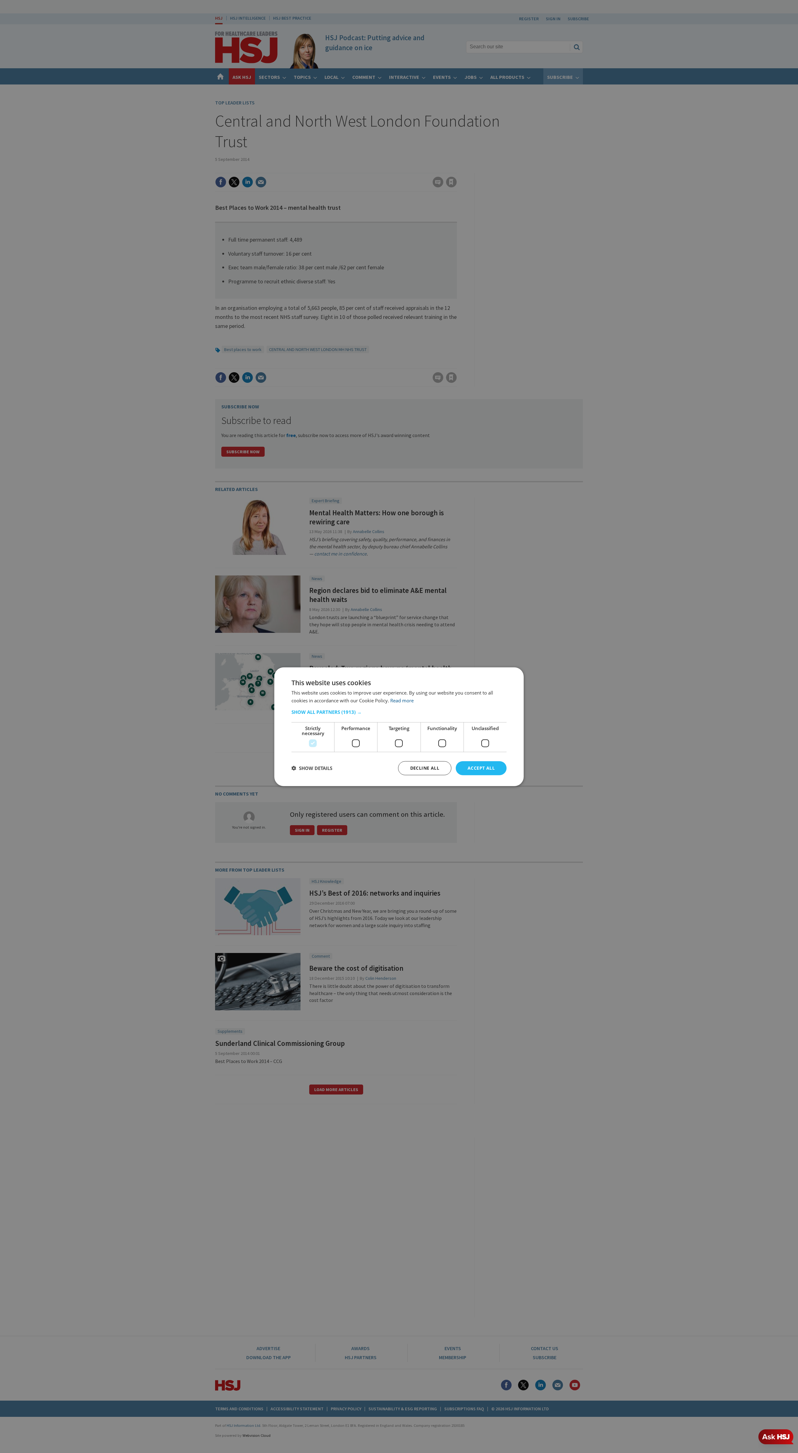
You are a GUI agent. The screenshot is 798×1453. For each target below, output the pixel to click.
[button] (399, 711)
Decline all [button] (424, 768)
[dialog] (399, 726)
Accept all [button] (481, 768)
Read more (402, 700)
